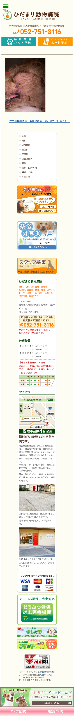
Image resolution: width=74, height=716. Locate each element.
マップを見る (18, 711)
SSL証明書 (44, 672)
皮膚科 (25, 154)
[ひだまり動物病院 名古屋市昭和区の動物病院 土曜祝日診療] (37, 15)
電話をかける (55, 711)
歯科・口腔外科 (29, 167)
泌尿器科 (26, 145)
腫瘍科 (25, 149)
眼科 (24, 163)
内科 (24, 140)
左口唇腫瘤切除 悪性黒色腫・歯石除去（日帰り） (39, 121)
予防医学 (26, 176)
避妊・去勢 (27, 172)
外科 (24, 136)
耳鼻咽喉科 (27, 158)
